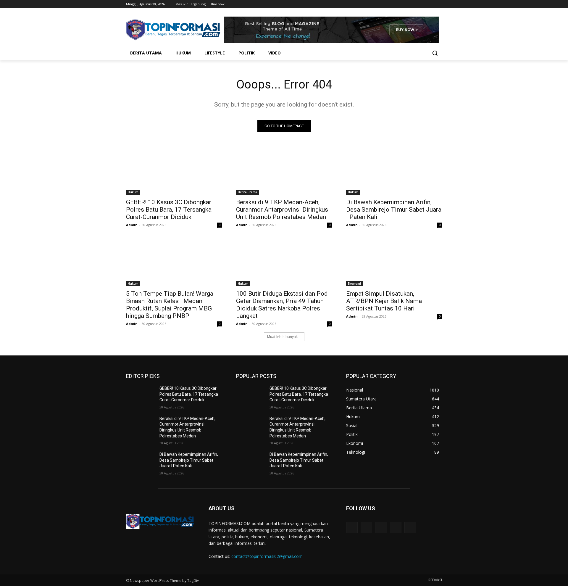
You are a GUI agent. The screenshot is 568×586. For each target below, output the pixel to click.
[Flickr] (381, 527)
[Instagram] (414, 4)
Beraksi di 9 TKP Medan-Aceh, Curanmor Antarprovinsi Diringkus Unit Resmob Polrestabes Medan (282, 209)
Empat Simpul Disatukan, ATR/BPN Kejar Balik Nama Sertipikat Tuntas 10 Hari (384, 301)
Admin (132, 225)
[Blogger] (352, 527)
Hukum (133, 192)
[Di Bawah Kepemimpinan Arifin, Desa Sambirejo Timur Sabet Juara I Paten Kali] (394, 171)
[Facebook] (405, 4)
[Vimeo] (430, 4)
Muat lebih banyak (282, 336)
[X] (422, 4)
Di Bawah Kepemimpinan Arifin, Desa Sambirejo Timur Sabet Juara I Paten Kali (393, 209)
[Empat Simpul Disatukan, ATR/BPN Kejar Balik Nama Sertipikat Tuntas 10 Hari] (394, 262)
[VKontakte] (410, 527)
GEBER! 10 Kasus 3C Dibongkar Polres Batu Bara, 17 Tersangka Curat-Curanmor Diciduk (169, 209)
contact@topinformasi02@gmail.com (267, 556)
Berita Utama (247, 192)
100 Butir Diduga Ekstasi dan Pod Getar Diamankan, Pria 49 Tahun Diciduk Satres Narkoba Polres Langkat (282, 304)
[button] (435, 53)
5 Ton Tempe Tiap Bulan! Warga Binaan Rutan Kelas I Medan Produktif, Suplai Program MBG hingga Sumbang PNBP (169, 304)
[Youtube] (438, 4)
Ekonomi (354, 283)
